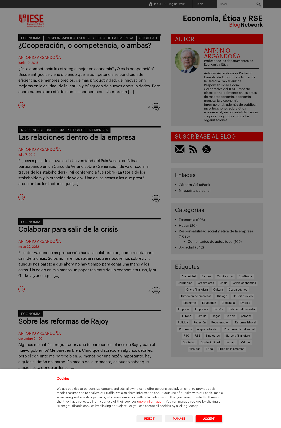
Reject (149, 418)
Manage (179, 418)
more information (150, 401)
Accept (209, 418)
